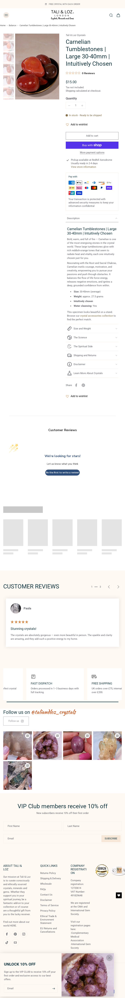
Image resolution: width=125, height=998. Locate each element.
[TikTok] (6, 942)
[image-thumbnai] (8, 34)
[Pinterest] (15, 934)
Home (3, 25)
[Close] (109, 958)
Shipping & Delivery (50, 878)
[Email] (15, 942)
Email (10, 988)
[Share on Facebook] (76, 385)
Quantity (71, 98)
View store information (83, 166)
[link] (16, 721)
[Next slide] (118, 586)
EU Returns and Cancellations (48, 930)
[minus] (69, 105)
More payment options (92, 152)
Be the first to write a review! (62, 472)
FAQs (43, 889)
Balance (12, 25)
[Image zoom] (37, 67)
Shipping (71, 90)
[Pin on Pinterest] (83, 385)
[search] (111, 15)
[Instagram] (23, 934)
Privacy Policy (47, 910)
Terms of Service (49, 905)
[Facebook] (6, 934)
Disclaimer (46, 900)
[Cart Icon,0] (118, 15)
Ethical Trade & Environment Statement (48, 920)
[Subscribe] (53, 988)
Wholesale (46, 884)
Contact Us (46, 894)
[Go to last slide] (109, 586)
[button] (92, 136)
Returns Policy (48, 873)
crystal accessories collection (96, 315)
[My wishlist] (119, 895)
